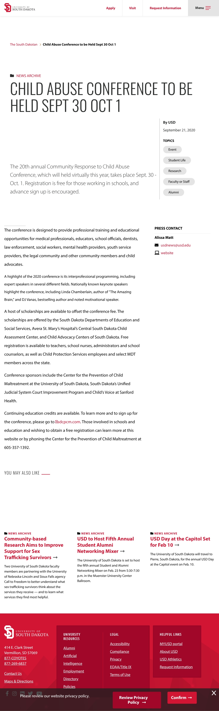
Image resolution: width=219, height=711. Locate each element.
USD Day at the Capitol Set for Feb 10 (180, 542)
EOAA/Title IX (120, 666)
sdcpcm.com (69, 422)
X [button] (213, 693)
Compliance (119, 651)
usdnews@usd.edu (176, 245)
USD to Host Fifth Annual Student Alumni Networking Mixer (105, 545)
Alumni (69, 648)
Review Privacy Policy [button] (133, 700)
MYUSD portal (171, 643)
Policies (69, 686)
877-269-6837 (15, 663)
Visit (132, 8)
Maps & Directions (18, 681)
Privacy (115, 659)
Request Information (165, 8)
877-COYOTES (15, 658)
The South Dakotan (23, 44)
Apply (110, 8)
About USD (169, 651)
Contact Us (13, 673)
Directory (70, 678)
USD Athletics (171, 659)
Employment (73, 671)
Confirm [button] (178, 697)
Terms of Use (120, 674)
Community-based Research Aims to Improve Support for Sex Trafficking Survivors (33, 548)
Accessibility (120, 643)
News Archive (28, 75)
